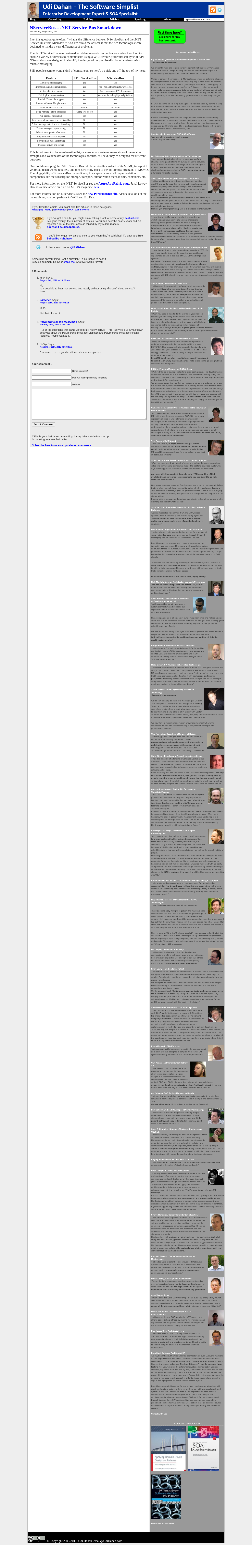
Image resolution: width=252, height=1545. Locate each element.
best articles (132, 218)
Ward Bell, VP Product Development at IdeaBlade (174, 339)
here (96, 187)
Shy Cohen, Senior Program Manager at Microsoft (175, 178)
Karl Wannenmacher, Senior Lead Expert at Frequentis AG (179, 247)
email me (69, 261)
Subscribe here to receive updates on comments (61, 445)
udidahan (45, 299)
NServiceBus (60, 209)
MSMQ (48, 209)
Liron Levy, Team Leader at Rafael (167, 969)
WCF (70, 209)
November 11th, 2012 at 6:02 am (56, 347)
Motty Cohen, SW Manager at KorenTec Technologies (176, 665)
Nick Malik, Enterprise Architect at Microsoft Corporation (178, 582)
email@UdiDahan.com (108, 1541)
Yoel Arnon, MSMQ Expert (163, 441)
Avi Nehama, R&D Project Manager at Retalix (172, 1093)
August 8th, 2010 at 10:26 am (55, 280)
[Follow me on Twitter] (219, 9)
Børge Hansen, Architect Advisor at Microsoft (173, 645)
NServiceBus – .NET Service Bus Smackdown (75, 27)
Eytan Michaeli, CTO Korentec (165, 1046)
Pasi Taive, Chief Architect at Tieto (167, 1331)
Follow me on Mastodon (162, 1523)
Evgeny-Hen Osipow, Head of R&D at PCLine (172, 1159)
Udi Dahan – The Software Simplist (91, 7)
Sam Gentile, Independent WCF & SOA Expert (173, 134)
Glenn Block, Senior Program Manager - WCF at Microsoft (178, 214)
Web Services (82, 209)
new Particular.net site (102, 193)
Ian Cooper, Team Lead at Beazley (167, 949)
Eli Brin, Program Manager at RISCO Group (171, 369)
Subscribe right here (59, 238)
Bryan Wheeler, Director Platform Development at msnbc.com (180, 59)
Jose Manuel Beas (160, 1295)
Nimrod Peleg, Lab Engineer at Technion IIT (172, 1278)
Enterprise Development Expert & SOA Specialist (90, 14)
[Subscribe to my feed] (213, 9)
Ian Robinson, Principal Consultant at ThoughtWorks (176, 156)
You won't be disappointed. (63, 226)
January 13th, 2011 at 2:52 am (55, 324)
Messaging (37, 209)
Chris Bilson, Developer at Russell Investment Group (176, 756)
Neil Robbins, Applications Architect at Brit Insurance (176, 529)
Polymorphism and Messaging (58, 321)
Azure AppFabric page (113, 183)
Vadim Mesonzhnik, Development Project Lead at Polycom (179, 460)
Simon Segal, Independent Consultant (169, 283)
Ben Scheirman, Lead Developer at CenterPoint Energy (177, 1110)
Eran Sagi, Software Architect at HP (168, 1353)
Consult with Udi (159, 1414)
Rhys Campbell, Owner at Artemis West (170, 1171)
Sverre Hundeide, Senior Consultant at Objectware (175, 1215)
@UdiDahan (77, 247)
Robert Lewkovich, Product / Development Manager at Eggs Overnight (184, 880)
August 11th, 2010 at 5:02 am (54, 302)
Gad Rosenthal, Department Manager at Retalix (173, 734)
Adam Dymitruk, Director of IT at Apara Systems (174, 1007)
